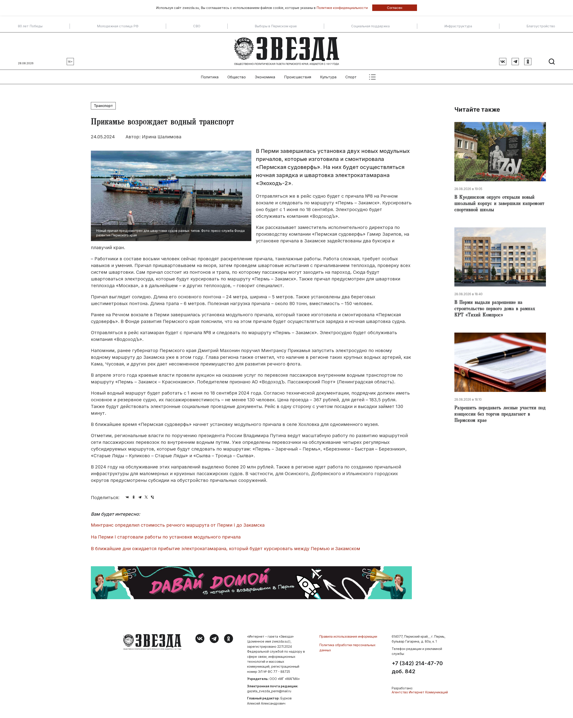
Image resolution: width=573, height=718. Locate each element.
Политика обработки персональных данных (347, 647)
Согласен (394, 8)
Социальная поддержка (370, 26)
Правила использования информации (348, 636)
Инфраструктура (458, 26)
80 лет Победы (30, 26)
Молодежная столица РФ (118, 26)
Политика (209, 77)
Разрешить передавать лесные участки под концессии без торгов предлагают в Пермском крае (499, 414)
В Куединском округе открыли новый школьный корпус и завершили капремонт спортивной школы (499, 204)
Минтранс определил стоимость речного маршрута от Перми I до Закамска (178, 525)
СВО (196, 26)
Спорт (351, 77)
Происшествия (297, 77)
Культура (328, 77)
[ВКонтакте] (127, 497)
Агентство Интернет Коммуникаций (420, 692)
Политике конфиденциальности (342, 8)
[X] (146, 497)
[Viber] (152, 497)
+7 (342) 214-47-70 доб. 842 (417, 667)
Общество (236, 77)
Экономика (265, 77)
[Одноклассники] (133, 497)
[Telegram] (140, 497)
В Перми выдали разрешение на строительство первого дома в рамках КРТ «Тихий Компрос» (494, 309)
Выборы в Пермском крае (276, 26)
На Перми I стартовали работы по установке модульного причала (166, 537)
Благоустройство (540, 26)
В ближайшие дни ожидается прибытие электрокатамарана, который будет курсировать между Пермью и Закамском (225, 548)
